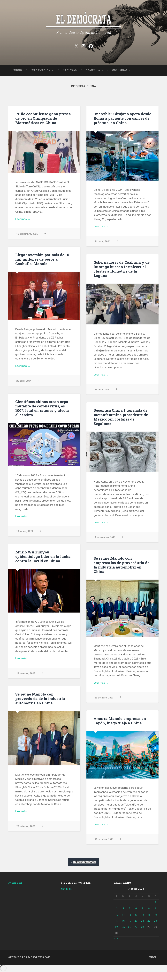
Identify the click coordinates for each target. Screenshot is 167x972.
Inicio (17, 70)
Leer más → (22, 219)
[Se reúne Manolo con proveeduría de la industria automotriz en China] (44, 738)
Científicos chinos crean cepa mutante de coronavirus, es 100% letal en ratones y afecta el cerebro (42, 408)
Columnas (120, 70)
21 (142, 920)
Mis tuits (66, 889)
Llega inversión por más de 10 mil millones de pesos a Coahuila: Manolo (42, 259)
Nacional (70, 70)
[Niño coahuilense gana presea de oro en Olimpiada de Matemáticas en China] (44, 152)
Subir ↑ (154, 957)
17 (116, 920)
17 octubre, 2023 (104, 839)
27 (136, 927)
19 (129, 920)
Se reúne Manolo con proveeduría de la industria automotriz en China (40, 698)
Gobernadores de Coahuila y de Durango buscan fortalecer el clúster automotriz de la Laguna (122, 269)
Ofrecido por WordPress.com (29, 957)
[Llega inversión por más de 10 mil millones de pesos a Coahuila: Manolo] (44, 296)
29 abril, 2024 (23, 381)
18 (123, 920)
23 (155, 920)
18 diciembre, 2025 (27, 234)
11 (123, 914)
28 (142, 927)
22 (148, 920)
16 (155, 914)
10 (116, 914)
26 (129, 927)
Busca (155, 70)
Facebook (15, 882)
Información (41, 70)
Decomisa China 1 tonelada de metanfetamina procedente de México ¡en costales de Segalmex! (121, 417)
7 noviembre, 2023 (105, 537)
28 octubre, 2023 (25, 673)
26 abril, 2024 (102, 389)
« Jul (116, 938)
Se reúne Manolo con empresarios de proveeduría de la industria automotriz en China (121, 565)
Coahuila (93, 70)
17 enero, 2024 (24, 531)
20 (136, 920)
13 (136, 914)
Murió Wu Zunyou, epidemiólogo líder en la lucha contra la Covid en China (42, 556)
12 (129, 914)
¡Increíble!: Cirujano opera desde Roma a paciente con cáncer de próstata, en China (122, 118)
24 (116, 927)
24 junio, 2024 (102, 241)
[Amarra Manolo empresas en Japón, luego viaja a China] (122, 755)
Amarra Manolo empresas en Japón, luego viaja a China (120, 720)
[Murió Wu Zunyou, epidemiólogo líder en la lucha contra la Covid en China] (44, 591)
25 (123, 927)
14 (142, 914)
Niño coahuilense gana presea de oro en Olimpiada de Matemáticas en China (43, 118)
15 (148, 914)
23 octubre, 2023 (104, 697)
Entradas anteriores (84, 862)
